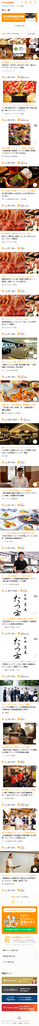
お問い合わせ (26, 1023)
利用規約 (15, 1023)
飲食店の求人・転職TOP (9, 6)
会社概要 (20, 1023)
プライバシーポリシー (6, 1023)
